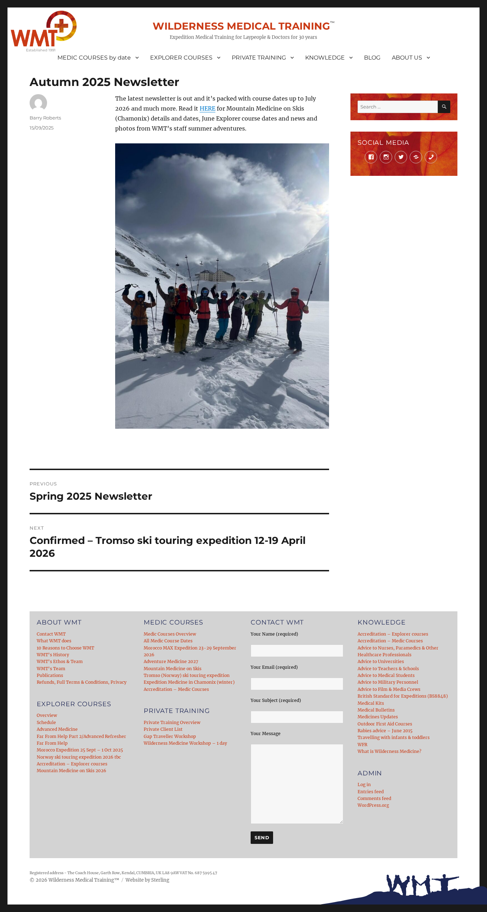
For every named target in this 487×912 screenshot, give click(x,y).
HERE (207, 108)
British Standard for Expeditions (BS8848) (403, 696)
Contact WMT (51, 634)
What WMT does (54, 640)
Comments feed (374, 798)
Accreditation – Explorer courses (72, 763)
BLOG (372, 57)
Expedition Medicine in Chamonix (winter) (189, 682)
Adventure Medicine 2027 (171, 661)
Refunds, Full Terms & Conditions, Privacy (82, 682)
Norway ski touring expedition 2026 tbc (79, 757)
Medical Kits (371, 703)
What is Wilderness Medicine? (389, 751)
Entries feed (371, 791)
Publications (50, 675)
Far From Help (52, 743)
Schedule (46, 722)
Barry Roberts (45, 118)
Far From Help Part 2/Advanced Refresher (81, 736)
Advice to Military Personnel (388, 682)
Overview (47, 715)
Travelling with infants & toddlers (394, 737)
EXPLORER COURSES (181, 57)
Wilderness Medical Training (241, 26)
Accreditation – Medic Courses (176, 689)
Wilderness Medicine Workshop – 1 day (185, 743)
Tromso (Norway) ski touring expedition (187, 675)
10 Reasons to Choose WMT (65, 648)
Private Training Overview (172, 722)
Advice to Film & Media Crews (389, 689)
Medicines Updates (378, 716)
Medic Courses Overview (170, 634)
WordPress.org (373, 805)
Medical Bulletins (376, 710)
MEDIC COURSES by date (94, 57)
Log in (364, 784)
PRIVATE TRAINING (259, 57)
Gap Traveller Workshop (170, 736)
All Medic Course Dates (168, 640)
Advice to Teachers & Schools (388, 668)
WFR (362, 744)
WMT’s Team (51, 668)
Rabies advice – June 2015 (385, 730)
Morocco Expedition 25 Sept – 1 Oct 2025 (80, 750)
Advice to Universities (381, 661)
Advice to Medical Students (386, 675)
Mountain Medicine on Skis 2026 (71, 770)
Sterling (160, 880)
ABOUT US (407, 57)
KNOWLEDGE (325, 57)
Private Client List (163, 729)
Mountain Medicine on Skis (172, 668)
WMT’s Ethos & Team (60, 661)
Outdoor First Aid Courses (385, 724)
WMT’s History (53, 654)
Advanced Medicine (57, 729)
